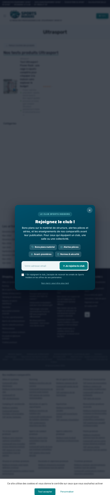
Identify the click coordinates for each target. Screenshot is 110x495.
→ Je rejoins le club (74, 265)
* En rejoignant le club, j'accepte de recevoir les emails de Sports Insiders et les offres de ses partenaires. (54, 276)
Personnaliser (67, 491)
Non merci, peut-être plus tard (55, 283)
